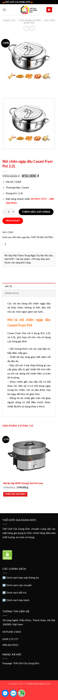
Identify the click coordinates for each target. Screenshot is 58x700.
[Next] (14, 90)
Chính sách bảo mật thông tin (22, 577)
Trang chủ (9, 21)
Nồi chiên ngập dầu (21, 237)
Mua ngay (13, 221)
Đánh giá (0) (12, 293)
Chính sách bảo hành (17, 600)
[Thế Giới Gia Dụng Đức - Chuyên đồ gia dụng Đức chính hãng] (29, 9)
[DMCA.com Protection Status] (7, 555)
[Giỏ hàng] (49, 9)
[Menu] (4, 10)
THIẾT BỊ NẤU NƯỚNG (30, 21)
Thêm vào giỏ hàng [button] (15, 494)
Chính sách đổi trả (16, 592)
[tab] (29, 286)
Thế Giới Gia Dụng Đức (26, 663)
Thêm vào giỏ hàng (36, 212)
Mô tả (8, 287)
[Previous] (5, 90)
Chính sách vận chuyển (19, 585)
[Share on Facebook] (5, 244)
